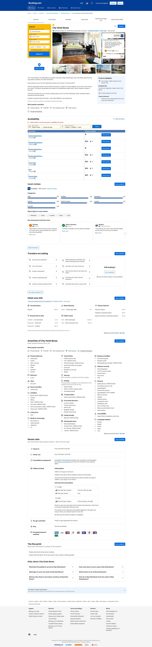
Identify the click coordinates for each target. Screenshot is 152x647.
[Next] (123, 47)
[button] (39, 47)
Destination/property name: (36, 29)
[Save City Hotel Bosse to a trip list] (115, 26)
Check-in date (32, 34)
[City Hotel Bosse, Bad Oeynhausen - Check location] (53, 31)
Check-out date (33, 39)
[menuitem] (31, 8)
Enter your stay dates (64, 462)
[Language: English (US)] (87, 3)
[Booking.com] (35, 3)
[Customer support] (92, 3)
